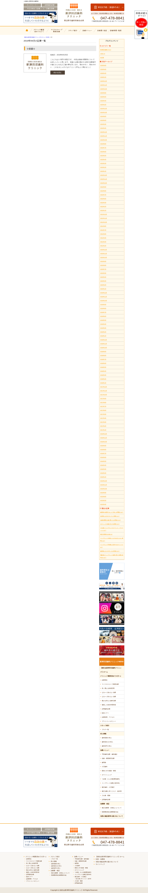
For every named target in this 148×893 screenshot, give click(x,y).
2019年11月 (103, 296)
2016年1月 (103, 477)
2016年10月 (103, 441)
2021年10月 (103, 222)
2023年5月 (103, 155)
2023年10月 (103, 140)
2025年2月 (103, 104)
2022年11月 (103, 179)
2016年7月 (103, 453)
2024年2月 (103, 128)
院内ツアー (105, 713)
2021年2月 (103, 245)
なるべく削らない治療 (109, 696)
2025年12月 (103, 81)
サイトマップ (100, 864)
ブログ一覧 (105, 729)
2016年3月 (103, 469)
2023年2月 (103, 167)
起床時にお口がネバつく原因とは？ (110, 516)
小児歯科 (104, 766)
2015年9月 (103, 492)
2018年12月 (103, 339)
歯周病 (104, 762)
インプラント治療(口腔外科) (111, 783)
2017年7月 (103, 406)
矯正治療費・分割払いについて (112, 808)
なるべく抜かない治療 (109, 692)
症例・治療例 (100, 859)
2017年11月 (103, 390)
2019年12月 (103, 292)
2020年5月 (103, 273)
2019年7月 (103, 312)
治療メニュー (87, 32)
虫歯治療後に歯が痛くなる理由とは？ (110, 520)
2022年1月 (103, 210)
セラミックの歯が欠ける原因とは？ (110, 524)
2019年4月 (103, 324)
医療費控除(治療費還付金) (110, 812)
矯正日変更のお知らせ (106, 534)
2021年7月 (103, 230)
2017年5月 (103, 414)
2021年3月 (103, 241)
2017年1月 (103, 430)
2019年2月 (103, 332)
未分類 (102, 57)
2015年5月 (103, 500)
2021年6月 (103, 234)
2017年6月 (103, 410)
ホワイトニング (107, 775)
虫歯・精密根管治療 (108, 758)
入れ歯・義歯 (106, 795)
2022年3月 (103, 202)
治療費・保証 (102, 32)
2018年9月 (103, 351)
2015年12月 (103, 481)
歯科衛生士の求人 (107, 742)
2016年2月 (103, 473)
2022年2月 (103, 206)
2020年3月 (103, 281)
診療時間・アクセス (108, 717)
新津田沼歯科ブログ (105, 49)
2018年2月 (103, 379)
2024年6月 (103, 120)
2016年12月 (103, 434)
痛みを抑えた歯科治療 (109, 700)
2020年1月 (103, 289)
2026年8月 (103, 65)
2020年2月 (103, 285)
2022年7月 (103, 194)
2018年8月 (103, 355)
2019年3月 (103, 328)
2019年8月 (103, 308)
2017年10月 (103, 394)
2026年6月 (103, 69)
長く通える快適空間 (108, 688)
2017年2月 (103, 426)
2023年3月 (103, 163)
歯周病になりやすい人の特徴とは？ (110, 551)
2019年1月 (103, 336)
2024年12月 (103, 108)
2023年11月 (103, 136)
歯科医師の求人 (107, 738)
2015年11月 (103, 484)
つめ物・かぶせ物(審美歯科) (111, 779)
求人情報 (103, 734)
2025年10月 (103, 89)
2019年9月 (103, 304)
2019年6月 (103, 316)
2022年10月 (103, 183)
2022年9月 (103, 187)
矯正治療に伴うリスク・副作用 (112, 791)
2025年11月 (103, 85)
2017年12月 (103, 387)
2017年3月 (103, 422)
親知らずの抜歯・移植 (109, 771)
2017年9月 (103, 398)
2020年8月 (103, 265)
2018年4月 (103, 371)
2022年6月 (103, 198)
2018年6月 (103, 363)
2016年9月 (103, 445)
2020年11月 (103, 253)
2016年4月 (103, 465)
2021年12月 (103, 214)
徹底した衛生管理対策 (109, 705)
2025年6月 (103, 96)
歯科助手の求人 (107, 746)
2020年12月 (103, 249)
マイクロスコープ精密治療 (56, 32)
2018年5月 (103, 367)
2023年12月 (103, 132)
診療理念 (104, 680)
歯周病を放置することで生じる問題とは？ (111, 512)
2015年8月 (103, 496)
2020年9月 (103, 261)
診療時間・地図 (117, 32)
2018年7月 (103, 359)
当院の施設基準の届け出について (111, 816)
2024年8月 (103, 116)
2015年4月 (103, 504)
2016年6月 (103, 457)
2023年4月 (103, 159)
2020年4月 (103, 277)
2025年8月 (103, 93)
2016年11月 (103, 437)
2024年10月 (103, 112)
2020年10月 (103, 257)
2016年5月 (103, 461)
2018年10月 (103, 347)
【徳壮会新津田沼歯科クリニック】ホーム (27, 32)
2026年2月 (103, 77)
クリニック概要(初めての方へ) (39, 32)
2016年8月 (103, 449)
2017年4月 (103, 418)
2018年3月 (103, 375)
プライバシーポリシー (109, 721)
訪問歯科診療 (106, 709)
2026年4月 (103, 73)
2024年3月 (103, 124)
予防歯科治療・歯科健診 (109, 754)
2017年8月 (103, 402)
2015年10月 (103, 488)
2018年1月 (103, 383)
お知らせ (102, 53)
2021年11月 (103, 218)
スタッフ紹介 (72, 32)
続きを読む (58, 72)
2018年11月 (103, 343)
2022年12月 (103, 175)
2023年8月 (103, 144)
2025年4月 (103, 100)
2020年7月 (103, 269)
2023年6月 (103, 151)
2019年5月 (103, 320)
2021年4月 (103, 238)
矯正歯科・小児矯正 (108, 787)
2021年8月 (103, 226)
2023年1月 (103, 171)
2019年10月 (103, 300)
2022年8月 (103, 191)
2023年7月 (103, 147)
